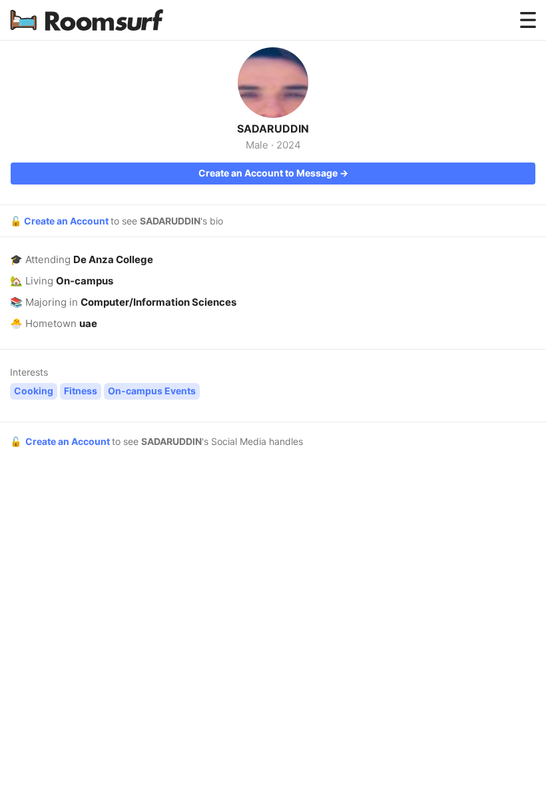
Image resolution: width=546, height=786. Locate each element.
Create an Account (67, 220)
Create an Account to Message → (273, 173)
